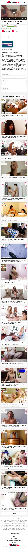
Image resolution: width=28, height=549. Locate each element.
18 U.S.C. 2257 (14, 538)
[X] (8, 28)
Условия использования (14, 533)
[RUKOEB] (13, 2)
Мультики (5, 37)
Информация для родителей (14, 540)
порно (8, 546)
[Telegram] (6, 28)
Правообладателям (14, 535)
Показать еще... (14, 513)
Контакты (14, 542)
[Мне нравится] (3, 26)
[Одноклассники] (4, 28)
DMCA (14, 536)
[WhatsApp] (10, 28)
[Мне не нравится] (5, 26)
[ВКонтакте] (2, 28)
